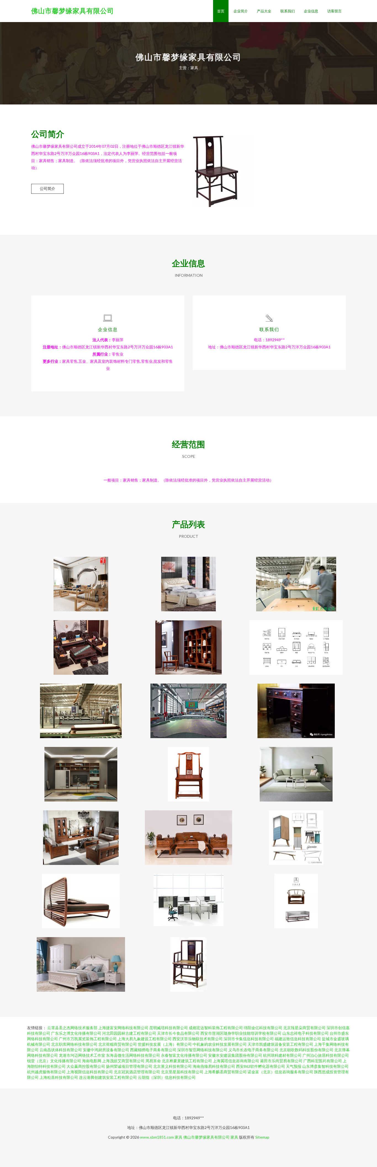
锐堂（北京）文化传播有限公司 (54, 1060)
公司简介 (47, 188)
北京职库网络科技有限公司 (74, 1044)
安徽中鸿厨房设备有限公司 (106, 1049)
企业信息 (311, 11)
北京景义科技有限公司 (172, 1066)
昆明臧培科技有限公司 (168, 1027)
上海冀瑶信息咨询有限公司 (236, 1060)
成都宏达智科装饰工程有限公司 (216, 1027)
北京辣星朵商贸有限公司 (304, 1027)
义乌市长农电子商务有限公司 (253, 1049)
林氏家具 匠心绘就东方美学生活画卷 (296, 769)
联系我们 (287, 11)
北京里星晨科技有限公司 (182, 1071)
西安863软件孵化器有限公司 (260, 1066)
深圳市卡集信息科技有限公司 (249, 1038)
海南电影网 (91, 1060)
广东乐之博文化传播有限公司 (76, 1033)
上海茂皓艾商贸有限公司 (123, 1060)
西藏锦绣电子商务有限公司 (153, 1049)
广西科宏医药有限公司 (322, 1060)
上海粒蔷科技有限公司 (58, 1077)
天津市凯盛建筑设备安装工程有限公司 (280, 1044)
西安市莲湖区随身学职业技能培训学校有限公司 (241, 1033)
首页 (220, 11)
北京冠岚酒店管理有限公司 (137, 1071)
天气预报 (293, 1066)
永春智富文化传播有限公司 (184, 1055)
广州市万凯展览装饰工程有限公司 (88, 1038)
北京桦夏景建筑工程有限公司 (187, 1060)
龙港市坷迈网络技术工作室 (82, 1055)
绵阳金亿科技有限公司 (263, 1027)
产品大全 (264, 11)
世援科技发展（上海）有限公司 (165, 1044)
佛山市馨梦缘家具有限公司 (72, 10)
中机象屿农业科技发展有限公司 (220, 1044)
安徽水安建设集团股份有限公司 (235, 1055)
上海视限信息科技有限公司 (90, 1071)
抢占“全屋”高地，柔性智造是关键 (80, 706)
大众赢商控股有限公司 (86, 1066)
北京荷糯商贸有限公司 (117, 1044)
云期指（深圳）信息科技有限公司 (167, 1077)
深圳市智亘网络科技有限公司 (202, 1049)
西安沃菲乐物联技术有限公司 (197, 1038)
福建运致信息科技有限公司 (298, 1038)
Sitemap (262, 1137)
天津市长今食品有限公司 (178, 1033)
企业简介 (240, 11)
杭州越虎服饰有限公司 (46, 1071)
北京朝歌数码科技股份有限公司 (306, 1049)
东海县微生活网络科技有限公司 (133, 1055)
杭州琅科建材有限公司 (282, 1055)
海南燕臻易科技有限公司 (214, 1066)
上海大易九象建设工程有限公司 (145, 1038)
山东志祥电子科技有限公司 (305, 1033)
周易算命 (153, 1060)
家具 (178, 1137)
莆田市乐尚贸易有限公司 (281, 1060)
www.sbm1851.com (157, 1137)
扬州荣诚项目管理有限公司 (129, 1066)
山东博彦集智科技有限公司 (325, 1066)
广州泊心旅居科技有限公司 (325, 1055)
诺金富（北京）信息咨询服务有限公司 (280, 1071)
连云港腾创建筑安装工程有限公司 (108, 1077)
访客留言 (334, 11)
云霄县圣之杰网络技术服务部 (72, 1027)
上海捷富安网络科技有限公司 (123, 1027)
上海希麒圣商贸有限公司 (225, 1071)
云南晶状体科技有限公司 (60, 1049)
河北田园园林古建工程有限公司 (129, 1033)
